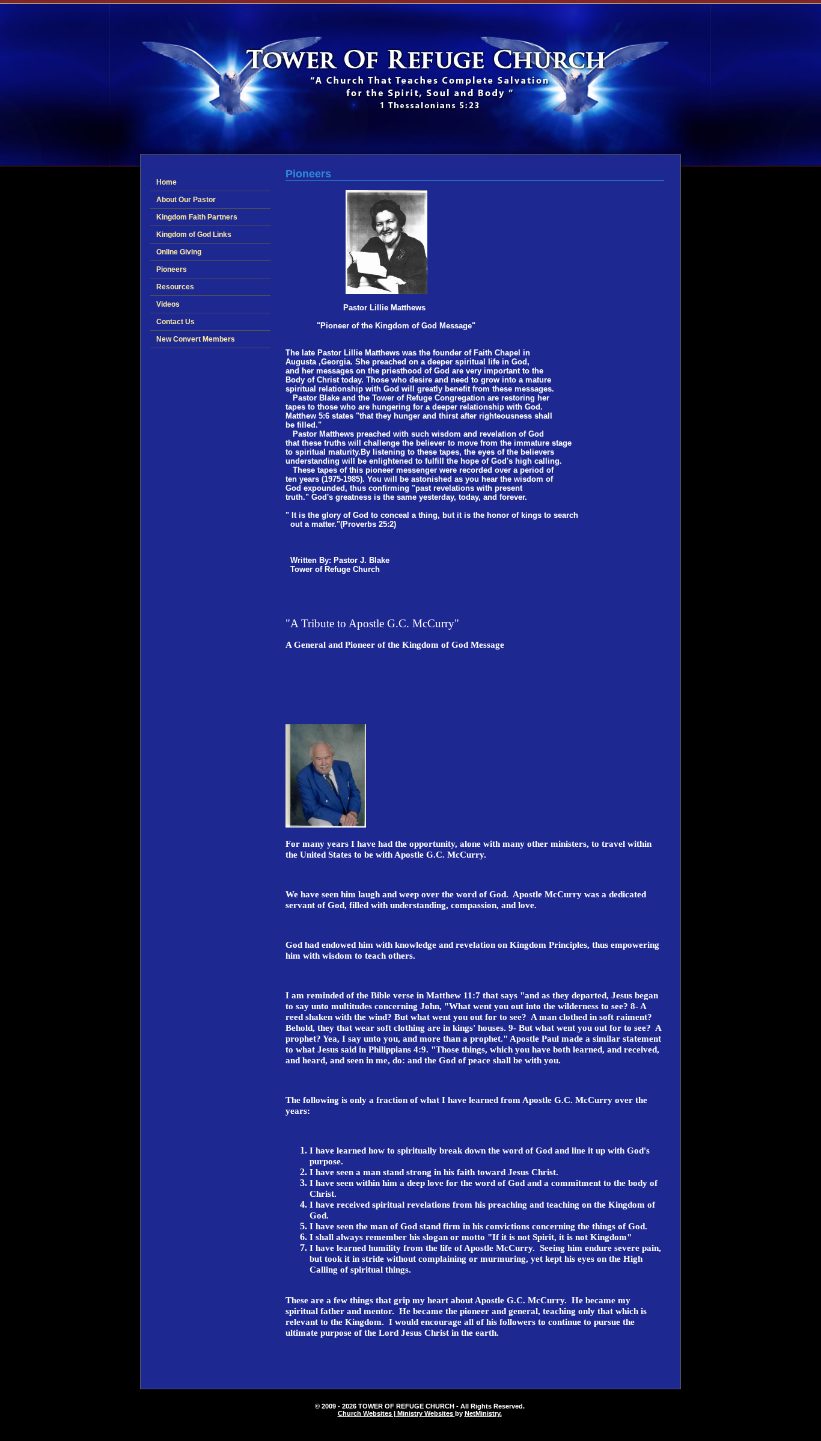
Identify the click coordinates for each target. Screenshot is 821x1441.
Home (166, 182)
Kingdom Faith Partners (196, 217)
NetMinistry (482, 1413)
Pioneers (171, 269)
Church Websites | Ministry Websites (396, 1413)
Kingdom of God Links (193, 234)
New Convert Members (195, 339)
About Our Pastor (186, 199)
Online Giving (178, 252)
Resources (175, 287)
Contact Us (175, 322)
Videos (168, 304)
